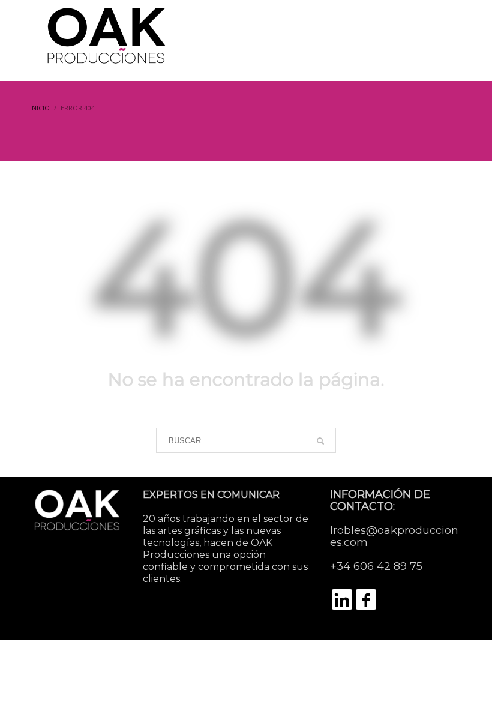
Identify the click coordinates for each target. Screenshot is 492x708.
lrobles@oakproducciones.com (394, 536)
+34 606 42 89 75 (376, 566)
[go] (320, 441)
